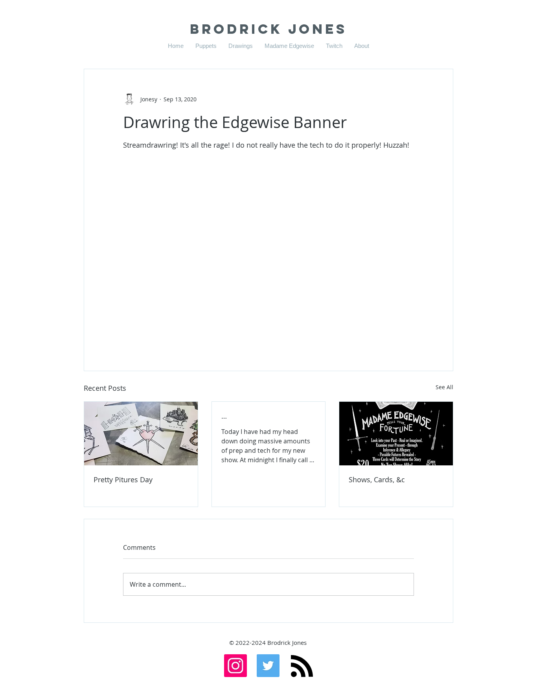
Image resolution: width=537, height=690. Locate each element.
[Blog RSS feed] (302, 666)
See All (444, 387)
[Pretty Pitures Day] (141, 433)
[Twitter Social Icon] (268, 665)
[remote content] (268, 239)
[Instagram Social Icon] (235, 665)
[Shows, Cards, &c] (396, 433)
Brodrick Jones (268, 28)
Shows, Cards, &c (377, 479)
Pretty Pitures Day (123, 479)
